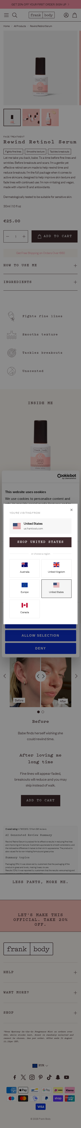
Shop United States (40, 542)
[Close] (71, 509)
